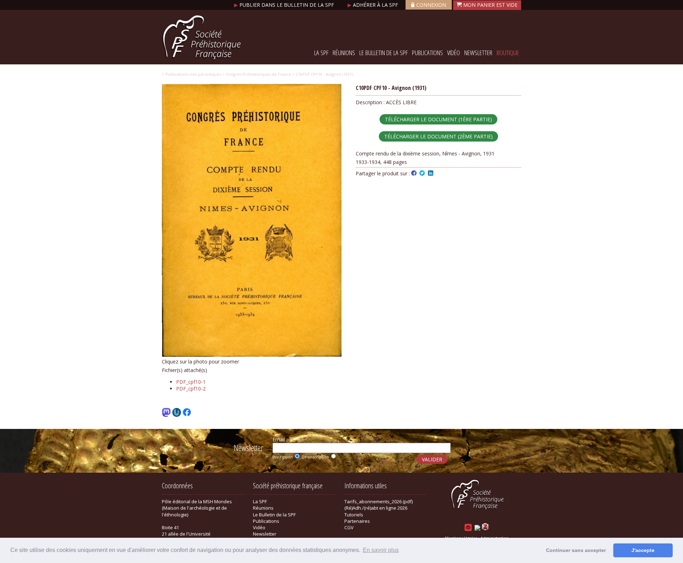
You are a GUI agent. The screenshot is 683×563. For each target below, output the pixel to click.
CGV (349, 527)
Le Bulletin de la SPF (383, 52)
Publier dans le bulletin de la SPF (284, 4)
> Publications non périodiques (191, 74)
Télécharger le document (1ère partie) (438, 119)
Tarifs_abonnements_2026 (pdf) (378, 501)
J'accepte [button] (643, 550)
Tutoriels (353, 514)
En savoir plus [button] (381, 550)
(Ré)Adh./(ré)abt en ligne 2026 (375, 508)
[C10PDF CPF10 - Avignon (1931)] (252, 354)
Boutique (508, 52)
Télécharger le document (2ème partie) (438, 136)
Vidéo (453, 52)
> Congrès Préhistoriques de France (256, 74)
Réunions (344, 52)
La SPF (321, 52)
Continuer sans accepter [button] (576, 550)
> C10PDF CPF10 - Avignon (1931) (322, 74)
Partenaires (357, 521)
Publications (427, 52)
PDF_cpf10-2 (191, 388)
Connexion (431, 4)
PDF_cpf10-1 (191, 381)
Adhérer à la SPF (373, 4)
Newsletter (478, 52)
